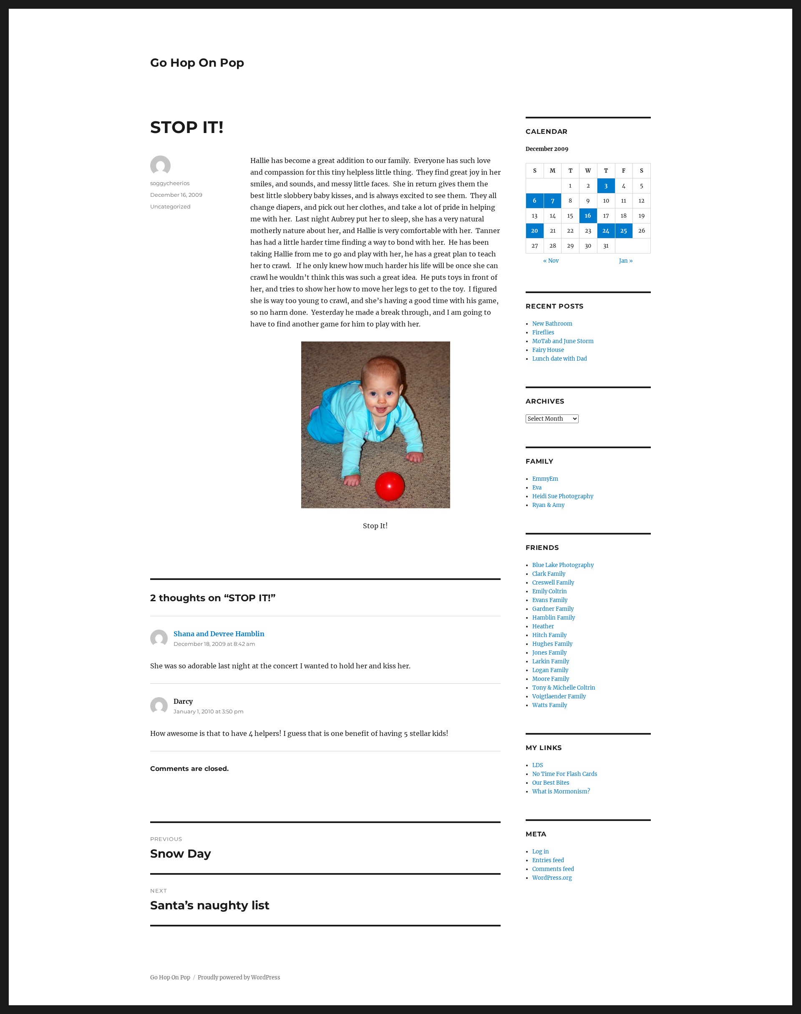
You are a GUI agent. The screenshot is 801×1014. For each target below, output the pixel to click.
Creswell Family (553, 582)
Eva (537, 487)
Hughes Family (552, 644)
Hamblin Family (553, 617)
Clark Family (548, 573)
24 (606, 230)
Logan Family (550, 670)
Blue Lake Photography (563, 565)
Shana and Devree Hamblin (219, 634)
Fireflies (543, 332)
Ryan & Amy (548, 505)
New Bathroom (552, 323)
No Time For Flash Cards (564, 774)
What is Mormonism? (561, 791)
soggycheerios (169, 183)
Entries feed (548, 860)
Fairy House (548, 350)
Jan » (626, 260)
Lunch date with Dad (559, 358)
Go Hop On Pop (197, 62)
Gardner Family (553, 608)
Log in (540, 851)
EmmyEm (545, 478)
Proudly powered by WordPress (239, 977)
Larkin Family (550, 661)
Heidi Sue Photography (562, 496)
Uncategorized (170, 206)
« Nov (551, 260)
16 (588, 215)
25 (623, 230)
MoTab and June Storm (563, 341)
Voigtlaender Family (559, 696)
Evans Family (549, 600)
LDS (537, 765)
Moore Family (550, 679)
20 (534, 230)
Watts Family (549, 705)
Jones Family (549, 652)
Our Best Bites (550, 782)
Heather (543, 626)
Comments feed (553, 869)
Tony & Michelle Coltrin (563, 687)
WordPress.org (552, 877)
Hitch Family (549, 635)
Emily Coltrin (549, 591)
